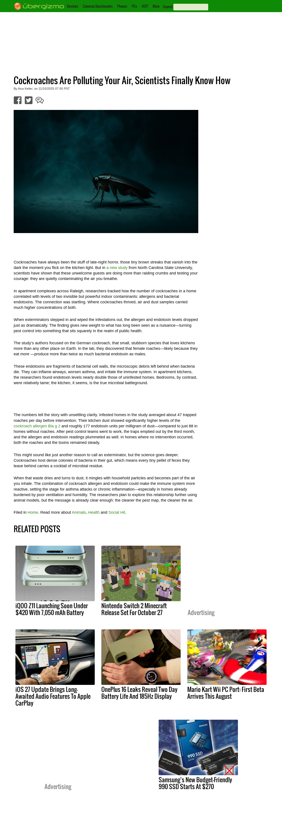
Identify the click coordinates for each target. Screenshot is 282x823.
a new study (117, 267)
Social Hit (116, 512)
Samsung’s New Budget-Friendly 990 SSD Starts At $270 (195, 783)
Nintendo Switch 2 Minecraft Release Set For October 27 (134, 609)
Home (33, 512)
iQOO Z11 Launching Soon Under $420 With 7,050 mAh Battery (51, 609)
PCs (134, 6)
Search (168, 6)
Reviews (72, 6)
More (156, 6)
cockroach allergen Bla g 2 (37, 426)
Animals (79, 512)
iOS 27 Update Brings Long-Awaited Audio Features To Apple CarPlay (53, 696)
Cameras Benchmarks (98, 6)
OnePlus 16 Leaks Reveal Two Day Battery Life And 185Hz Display (139, 693)
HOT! (145, 6)
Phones (122, 6)
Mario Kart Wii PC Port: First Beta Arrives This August (225, 693)
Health (94, 512)
